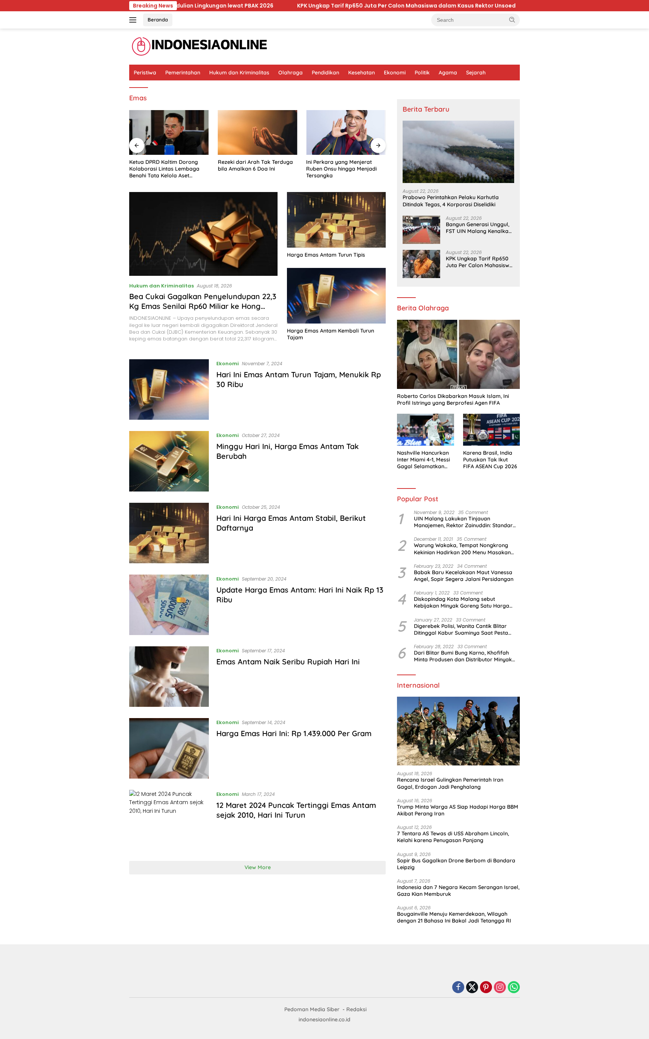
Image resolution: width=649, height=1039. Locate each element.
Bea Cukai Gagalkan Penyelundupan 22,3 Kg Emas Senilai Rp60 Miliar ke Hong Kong (202, 306)
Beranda (158, 20)
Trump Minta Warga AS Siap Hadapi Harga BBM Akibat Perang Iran (457, 810)
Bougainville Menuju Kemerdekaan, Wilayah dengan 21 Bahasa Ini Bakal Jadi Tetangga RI (454, 917)
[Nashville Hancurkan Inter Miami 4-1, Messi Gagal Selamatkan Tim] (425, 430)
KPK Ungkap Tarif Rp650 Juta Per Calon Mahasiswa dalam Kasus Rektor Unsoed (354, 5)
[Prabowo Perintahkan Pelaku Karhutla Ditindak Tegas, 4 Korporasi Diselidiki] (458, 152)
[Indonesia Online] (199, 46)
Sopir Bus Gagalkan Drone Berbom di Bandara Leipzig (456, 864)
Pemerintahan (182, 72)
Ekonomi (395, 72)
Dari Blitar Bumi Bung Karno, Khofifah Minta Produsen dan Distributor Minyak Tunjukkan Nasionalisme (463, 656)
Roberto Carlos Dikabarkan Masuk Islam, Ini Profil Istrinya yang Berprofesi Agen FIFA (453, 399)
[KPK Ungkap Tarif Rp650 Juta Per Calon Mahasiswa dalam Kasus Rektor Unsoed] (421, 264)
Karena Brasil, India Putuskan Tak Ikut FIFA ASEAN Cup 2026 (490, 459)
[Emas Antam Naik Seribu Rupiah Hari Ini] (169, 676)
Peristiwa (145, 72)
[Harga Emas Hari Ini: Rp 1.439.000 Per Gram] (169, 748)
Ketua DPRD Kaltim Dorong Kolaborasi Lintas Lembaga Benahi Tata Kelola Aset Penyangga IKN (164, 169)
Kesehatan (361, 72)
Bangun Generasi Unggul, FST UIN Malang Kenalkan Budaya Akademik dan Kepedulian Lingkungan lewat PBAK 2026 (479, 227)
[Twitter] (472, 987)
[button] (512, 20)
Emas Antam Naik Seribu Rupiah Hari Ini (288, 661)
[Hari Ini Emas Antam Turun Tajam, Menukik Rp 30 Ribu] (169, 389)
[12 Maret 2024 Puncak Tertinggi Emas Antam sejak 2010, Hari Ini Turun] (169, 820)
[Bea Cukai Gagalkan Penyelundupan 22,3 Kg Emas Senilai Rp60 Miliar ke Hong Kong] (203, 233)
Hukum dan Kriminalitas (239, 72)
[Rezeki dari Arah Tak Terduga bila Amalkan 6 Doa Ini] (257, 132)
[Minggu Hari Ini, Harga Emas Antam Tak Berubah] (169, 461)
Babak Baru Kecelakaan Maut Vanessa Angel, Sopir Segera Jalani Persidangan (463, 575)
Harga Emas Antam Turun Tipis (326, 254)
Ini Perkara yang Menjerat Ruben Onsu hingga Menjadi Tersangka (341, 169)
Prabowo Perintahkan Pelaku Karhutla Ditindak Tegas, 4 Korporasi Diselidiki (451, 200)
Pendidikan (325, 72)
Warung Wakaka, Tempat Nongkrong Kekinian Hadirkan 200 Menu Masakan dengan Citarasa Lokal (462, 548)
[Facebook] (458, 987)
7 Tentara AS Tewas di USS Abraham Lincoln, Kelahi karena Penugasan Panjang (453, 837)
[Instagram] (500, 987)
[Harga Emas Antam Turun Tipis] (336, 220)
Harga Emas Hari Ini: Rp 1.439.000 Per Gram (293, 733)
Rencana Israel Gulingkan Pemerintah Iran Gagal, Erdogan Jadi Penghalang (450, 783)
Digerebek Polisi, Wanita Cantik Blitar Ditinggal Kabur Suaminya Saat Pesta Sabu (461, 629)
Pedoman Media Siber (312, 1009)
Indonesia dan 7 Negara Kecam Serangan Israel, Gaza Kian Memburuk (458, 890)
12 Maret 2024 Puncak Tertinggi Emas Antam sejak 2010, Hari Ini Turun (296, 810)
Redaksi (356, 1009)
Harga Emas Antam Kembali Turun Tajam (330, 334)
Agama (448, 72)
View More (258, 867)
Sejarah (476, 72)
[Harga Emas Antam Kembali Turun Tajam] (336, 296)
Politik (422, 72)
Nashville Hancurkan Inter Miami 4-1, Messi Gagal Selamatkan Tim (423, 459)
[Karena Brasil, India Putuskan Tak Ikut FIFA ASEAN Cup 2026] (491, 430)
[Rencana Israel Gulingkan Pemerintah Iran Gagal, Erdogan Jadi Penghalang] (458, 731)
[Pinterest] (486, 987)
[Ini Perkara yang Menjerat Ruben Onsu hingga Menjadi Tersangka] (346, 132)
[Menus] (134, 20)
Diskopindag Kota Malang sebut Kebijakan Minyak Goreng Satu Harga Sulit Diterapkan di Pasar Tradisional (461, 602)
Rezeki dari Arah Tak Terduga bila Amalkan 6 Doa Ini (255, 165)
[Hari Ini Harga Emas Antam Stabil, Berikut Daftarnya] (169, 533)
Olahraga (290, 72)
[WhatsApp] (514, 987)
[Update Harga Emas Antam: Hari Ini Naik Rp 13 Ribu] (169, 605)
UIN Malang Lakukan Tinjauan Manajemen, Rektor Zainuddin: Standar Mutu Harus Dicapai (463, 522)
